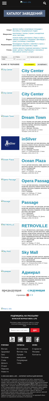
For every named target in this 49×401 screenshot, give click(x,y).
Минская (29, 128)
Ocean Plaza (34, 160)
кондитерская (32, 233)
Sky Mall (30, 252)
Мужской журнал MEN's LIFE (28, 384)
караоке (46, 256)
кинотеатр (25, 100)
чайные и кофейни (20, 39)
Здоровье (5, 351)
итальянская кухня (28, 76)
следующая (36, 290)
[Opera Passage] (8, 179)
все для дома (36, 121)
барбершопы (29, 50)
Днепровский (30, 260)
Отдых (4, 366)
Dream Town (34, 117)
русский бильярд (41, 103)
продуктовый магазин (29, 103)
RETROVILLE (35, 225)
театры (25, 33)
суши (14, 41)
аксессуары (30, 206)
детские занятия (37, 256)
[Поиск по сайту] (44, 3)
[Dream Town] (7, 116)
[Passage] (5, 201)
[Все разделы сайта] (4, 3)
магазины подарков (40, 125)
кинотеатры (17, 33)
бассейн (24, 231)
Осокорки (30, 150)
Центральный (30, 83)
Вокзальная (30, 215)
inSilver (29, 139)
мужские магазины (33, 48)
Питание (5, 357)
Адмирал (31, 272)
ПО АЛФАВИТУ (29, 64)
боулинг (26, 44)
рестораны (28, 38)
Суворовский (30, 281)
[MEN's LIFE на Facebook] (36, 339)
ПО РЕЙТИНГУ (42, 64)
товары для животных (29, 238)
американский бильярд (34, 98)
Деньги (4, 363)
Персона (5, 368)
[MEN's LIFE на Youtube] (12, 339)
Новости (5, 371)
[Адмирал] (6, 271)
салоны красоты (19, 48)
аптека (46, 230)
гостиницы (22, 41)
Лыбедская (30, 170)
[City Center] (6, 69)
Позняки (36, 150)
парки (35, 45)
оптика (43, 210)
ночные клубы (18, 38)
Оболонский (30, 126)
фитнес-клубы (18, 29)
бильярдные (17, 44)
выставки (21, 35)
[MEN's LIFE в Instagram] (28, 339)
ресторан (25, 211)
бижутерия (30, 143)
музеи (31, 33)
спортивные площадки (33, 29)
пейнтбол (34, 44)
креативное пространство (22, 45)
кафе (36, 76)
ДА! (35, 330)
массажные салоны (20, 52)
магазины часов (27, 80)
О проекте (36, 349)
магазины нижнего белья (30, 145)
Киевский (29, 106)
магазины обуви (31, 78)
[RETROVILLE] (7, 224)
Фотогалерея (22, 349)
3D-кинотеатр (31, 75)
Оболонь (36, 128)
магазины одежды (43, 78)
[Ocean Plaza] (7, 159)
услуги (31, 52)
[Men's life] (26, 2)
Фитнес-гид (22, 351)
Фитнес (4, 349)
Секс (3, 354)
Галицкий (29, 191)
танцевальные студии (29, 31)
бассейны (16, 31)
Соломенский (30, 168)
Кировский (29, 213)
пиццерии (31, 39)
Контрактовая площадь (34, 261)
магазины (39, 50)
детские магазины (40, 143)
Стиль (3, 360)
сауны (41, 44)
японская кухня (27, 190)
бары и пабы (39, 38)
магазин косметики (35, 100)
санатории (31, 41)
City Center (33, 70)
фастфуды (41, 39)
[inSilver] (10, 143)
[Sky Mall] (5, 251)
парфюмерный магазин (40, 80)
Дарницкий (30, 148)
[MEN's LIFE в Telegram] (20, 339)
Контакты (36, 354)
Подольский (30, 240)
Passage (30, 202)
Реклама (35, 351)
